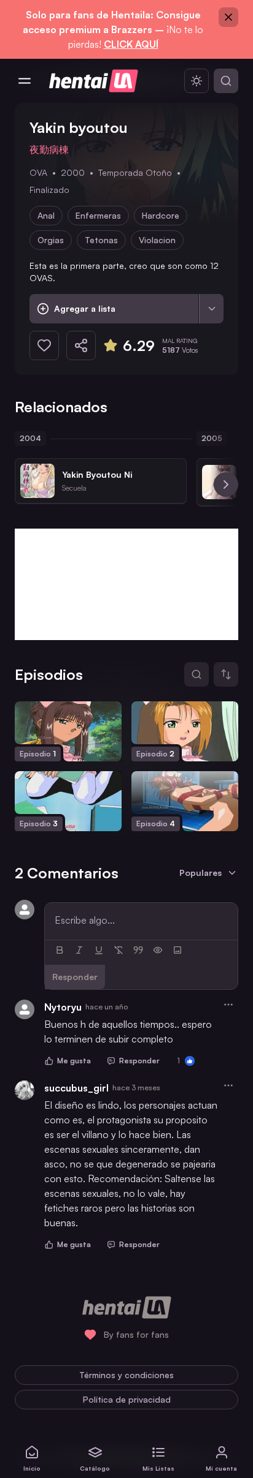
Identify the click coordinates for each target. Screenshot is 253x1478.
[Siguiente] (226, 484)
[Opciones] (228, 1004)
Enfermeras (98, 215)
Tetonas (101, 240)
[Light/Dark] (196, 81)
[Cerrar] (228, 17)
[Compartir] (81, 345)
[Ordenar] (226, 674)
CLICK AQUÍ (131, 44)
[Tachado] (118, 950)
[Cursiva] (79, 950)
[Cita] (138, 950)
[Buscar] (226, 81)
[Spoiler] (158, 950)
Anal (46, 215)
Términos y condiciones (126, 1375)
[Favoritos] (44, 345)
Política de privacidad (127, 1399)
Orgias (50, 240)
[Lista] (211, 308)
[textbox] (141, 920)
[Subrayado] (99, 950)
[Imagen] (177, 950)
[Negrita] (59, 950)
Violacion (157, 240)
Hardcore (160, 215)
